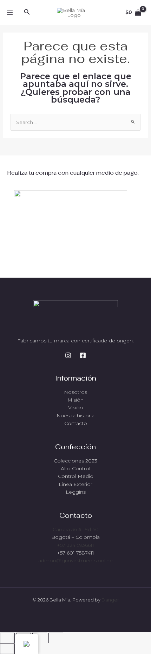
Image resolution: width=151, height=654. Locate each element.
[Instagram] (68, 355)
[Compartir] (39, 638)
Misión (75, 400)
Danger (110, 600)
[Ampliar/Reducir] (7, 638)
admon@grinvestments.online (75, 560)
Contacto (75, 423)
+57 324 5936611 (75, 545)
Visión (75, 407)
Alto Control (75, 468)
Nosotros (75, 392)
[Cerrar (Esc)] (55, 638)
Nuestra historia (75, 415)
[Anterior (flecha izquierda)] (7, 648)
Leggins (76, 492)
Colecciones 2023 (75, 461)
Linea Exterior (75, 484)
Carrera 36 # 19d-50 (76, 529)
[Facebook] (83, 355)
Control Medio (75, 476)
